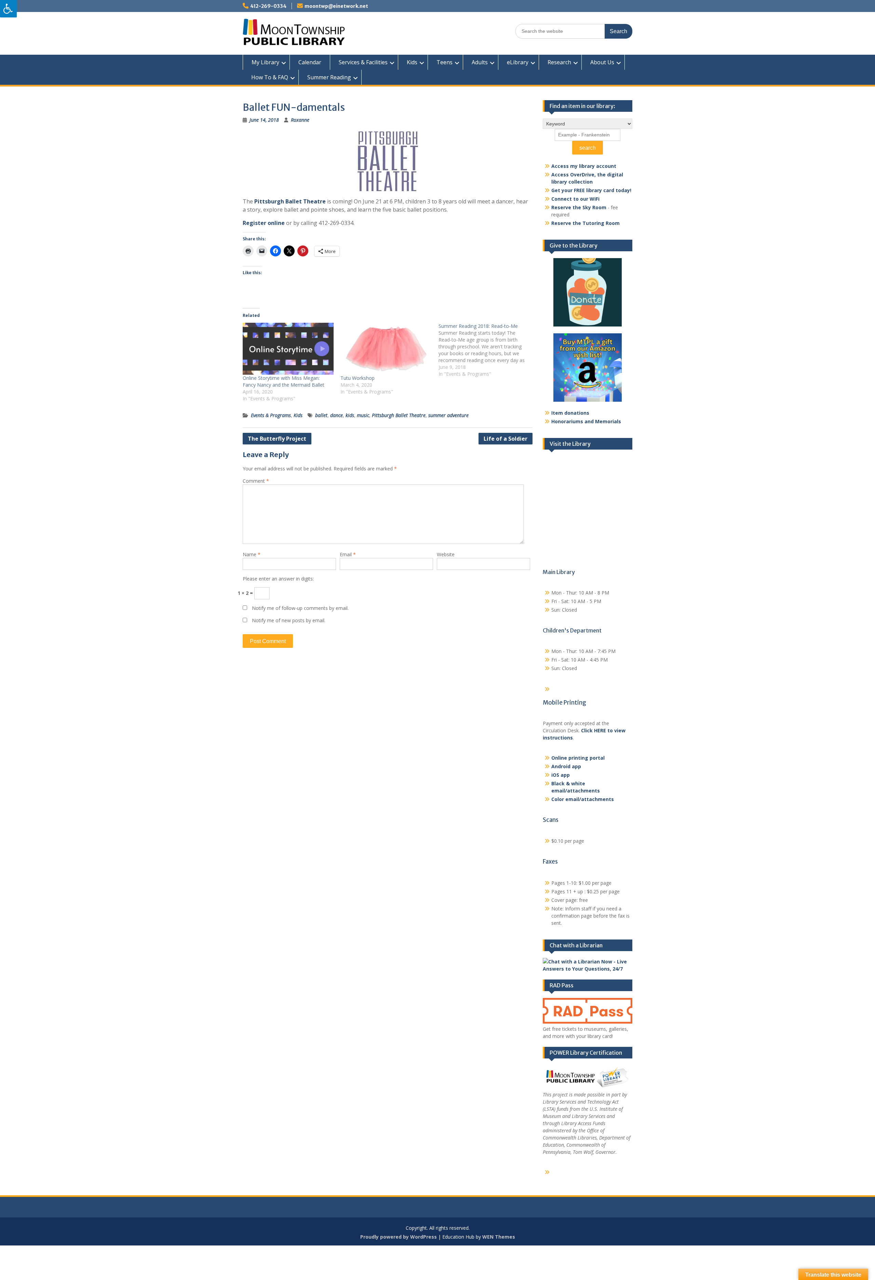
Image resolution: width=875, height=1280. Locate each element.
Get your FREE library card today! (591, 190)
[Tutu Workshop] (385, 349)
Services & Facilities (363, 62)
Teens (444, 62)
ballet (321, 415)
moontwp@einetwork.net (336, 6)
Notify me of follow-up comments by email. (300, 608)
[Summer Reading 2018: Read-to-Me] (487, 350)
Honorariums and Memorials (586, 421)
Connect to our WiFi (575, 199)
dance (336, 415)
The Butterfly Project (277, 438)
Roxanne (300, 120)
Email (348, 554)
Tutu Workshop (357, 378)
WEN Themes (498, 1237)
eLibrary (517, 62)
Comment (256, 481)
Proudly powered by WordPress (398, 1237)
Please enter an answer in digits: (278, 578)
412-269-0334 (268, 6)
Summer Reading (329, 77)
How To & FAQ (269, 77)
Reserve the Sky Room (578, 207)
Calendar (309, 62)
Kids (412, 62)
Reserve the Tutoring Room (585, 223)
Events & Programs (271, 415)
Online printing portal (578, 758)
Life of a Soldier (505, 438)
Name (251, 554)
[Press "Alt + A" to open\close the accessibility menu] (8, 8)
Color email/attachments (582, 799)
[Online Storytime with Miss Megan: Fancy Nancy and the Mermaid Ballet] (288, 349)
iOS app (560, 775)
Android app (566, 766)
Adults (480, 62)
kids (350, 415)
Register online (264, 223)
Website (446, 554)
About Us (602, 62)
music (363, 415)
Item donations (570, 413)
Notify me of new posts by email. (288, 620)
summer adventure (448, 415)
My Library (265, 62)
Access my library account (583, 166)
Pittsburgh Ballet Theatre (290, 201)
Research (559, 62)
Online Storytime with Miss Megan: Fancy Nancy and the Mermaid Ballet (283, 381)
